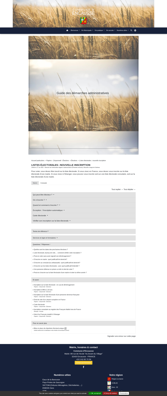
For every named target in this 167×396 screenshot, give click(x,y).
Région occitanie (117, 379)
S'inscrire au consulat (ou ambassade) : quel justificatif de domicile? (57, 262)
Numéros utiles (62, 375)
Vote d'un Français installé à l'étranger (47, 314)
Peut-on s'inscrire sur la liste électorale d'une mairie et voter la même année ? (60, 272)
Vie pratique (71, 98)
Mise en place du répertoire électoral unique (50, 328)
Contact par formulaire (83, 362)
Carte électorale (39, 216)
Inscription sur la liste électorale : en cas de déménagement (54, 285)
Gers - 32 (115, 387)
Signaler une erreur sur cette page (121, 336)
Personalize (124, 393)
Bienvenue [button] (75, 30)
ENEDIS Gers (48, 388)
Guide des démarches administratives (93, 98)
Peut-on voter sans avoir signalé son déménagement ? (52, 256)
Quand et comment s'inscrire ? (46, 205)
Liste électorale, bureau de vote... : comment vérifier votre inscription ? (57, 253)
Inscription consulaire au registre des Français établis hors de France (57, 309)
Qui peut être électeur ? (43, 195)
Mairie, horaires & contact (83, 347)
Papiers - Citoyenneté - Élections (57, 160)
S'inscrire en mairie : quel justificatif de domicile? (50, 259)
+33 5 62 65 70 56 (83, 359)
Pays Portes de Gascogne (53, 382)
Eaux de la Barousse (51, 380)
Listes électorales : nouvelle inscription (92, 160)
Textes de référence (40, 231)
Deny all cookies (111, 393)
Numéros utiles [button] (122, 30)
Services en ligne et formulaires (44, 238)
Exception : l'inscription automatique (48, 210)
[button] (67, 30)
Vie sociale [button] (110, 30)
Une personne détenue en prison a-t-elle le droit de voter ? (54, 269)
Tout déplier (130, 189)
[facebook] (83, 367)
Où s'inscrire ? (39, 200)
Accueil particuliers (38, 160)
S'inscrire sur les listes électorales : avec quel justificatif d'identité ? (56, 266)
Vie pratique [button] (99, 30)
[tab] (35, 183)
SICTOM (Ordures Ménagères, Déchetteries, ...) (62, 385)
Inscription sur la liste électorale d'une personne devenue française (56, 295)
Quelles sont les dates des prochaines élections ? (51, 249)
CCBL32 (115, 383)
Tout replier (117, 189)
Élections (74, 160)
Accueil (61, 98)
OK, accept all (96, 393)
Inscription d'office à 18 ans (43, 290)
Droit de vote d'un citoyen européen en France (49, 299)
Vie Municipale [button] (86, 30)
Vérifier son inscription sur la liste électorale (51, 221)
